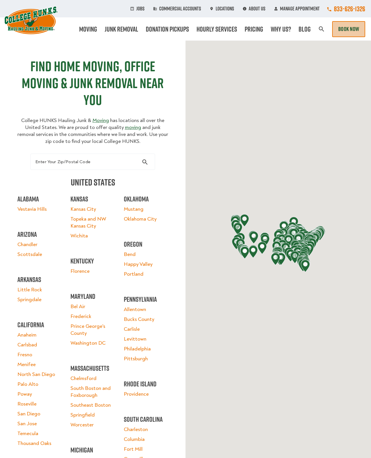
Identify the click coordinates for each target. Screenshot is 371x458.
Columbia (134, 439)
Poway (24, 394)
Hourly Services (217, 29)
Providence (136, 394)
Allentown (135, 309)
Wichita (79, 235)
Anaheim (27, 335)
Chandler (27, 244)
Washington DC (88, 343)
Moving (88, 29)
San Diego (28, 413)
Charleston (136, 429)
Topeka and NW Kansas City (88, 222)
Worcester (82, 424)
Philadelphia (137, 349)
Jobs (140, 9)
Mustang (133, 209)
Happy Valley (138, 264)
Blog (305, 29)
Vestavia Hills (32, 209)
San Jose (27, 423)
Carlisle (132, 329)
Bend (130, 254)
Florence (80, 271)
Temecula (27, 433)
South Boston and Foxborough (90, 392)
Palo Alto (27, 384)
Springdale (29, 299)
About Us (257, 9)
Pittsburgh (136, 358)
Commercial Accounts (180, 9)
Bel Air (77, 306)
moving (133, 127)
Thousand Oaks (34, 443)
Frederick (80, 316)
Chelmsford (83, 378)
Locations (225, 9)
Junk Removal (121, 29)
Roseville (27, 404)
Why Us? (281, 29)
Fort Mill (133, 449)
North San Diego (36, 374)
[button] (283, 227)
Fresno (24, 354)
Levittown (135, 339)
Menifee (26, 364)
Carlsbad (27, 344)
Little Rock (29, 289)
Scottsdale (29, 254)
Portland (133, 274)
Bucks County (139, 319)
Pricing (254, 29)
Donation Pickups (167, 29)
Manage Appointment (300, 9)
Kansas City (83, 209)
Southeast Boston (90, 405)
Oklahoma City (140, 219)
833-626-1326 (349, 9)
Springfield (82, 415)
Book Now (348, 29)
